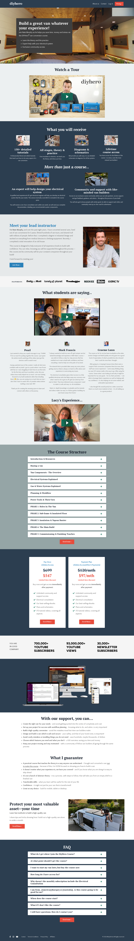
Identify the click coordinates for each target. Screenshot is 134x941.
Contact (103, 4)
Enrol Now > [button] (47, 622)
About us (96, 4)
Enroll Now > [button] (17, 826)
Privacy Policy (44, 937)
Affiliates (52, 937)
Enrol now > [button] (67, 542)
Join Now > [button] (16, 265)
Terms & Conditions (33, 937)
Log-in (110, 4)
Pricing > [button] (119, 4)
